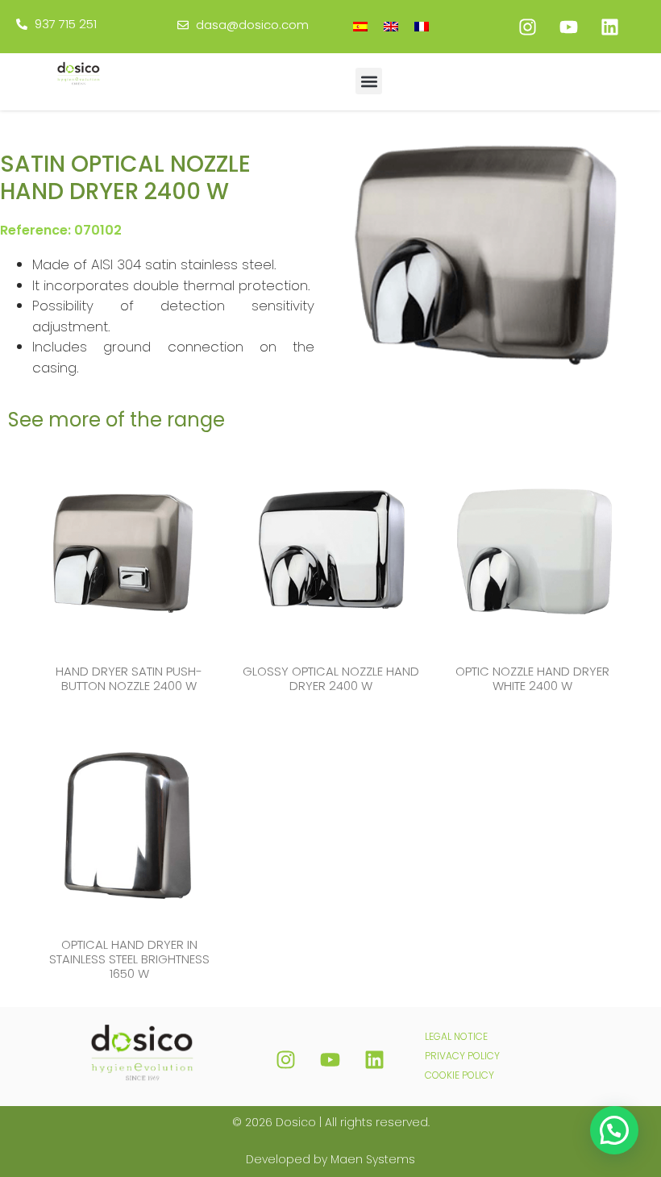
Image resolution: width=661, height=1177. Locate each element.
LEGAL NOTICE (456, 1036)
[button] (368, 81)
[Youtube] (568, 26)
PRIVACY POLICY (462, 1056)
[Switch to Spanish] (360, 26)
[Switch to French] (421, 26)
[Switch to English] (391, 26)
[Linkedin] (609, 26)
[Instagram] (527, 26)
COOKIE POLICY (459, 1075)
